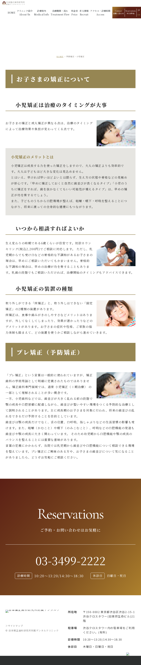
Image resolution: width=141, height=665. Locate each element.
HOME (11, 12)
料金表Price (74, 12)
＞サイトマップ (14, 625)
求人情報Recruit (83, 12)
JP (139, 10)
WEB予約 (131, 12)
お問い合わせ (118, 12)
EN (138, 14)
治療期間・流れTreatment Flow (60, 12)
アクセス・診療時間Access (100, 12)
